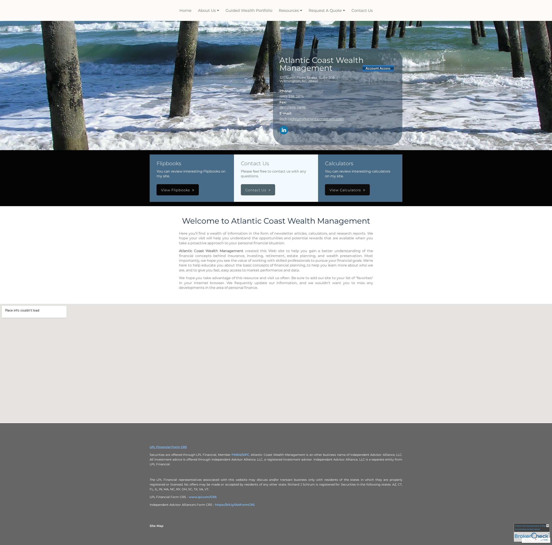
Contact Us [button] (255, 190)
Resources (289, 10)
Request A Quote (325, 10)
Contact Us (362, 10)
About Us (207, 10)
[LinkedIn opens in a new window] (283, 130)
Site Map (156, 526)
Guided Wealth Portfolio (249, 10)
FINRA (236, 455)
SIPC (245, 455)
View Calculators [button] (345, 190)
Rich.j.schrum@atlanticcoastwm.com (311, 119)
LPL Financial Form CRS (168, 447)
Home (185, 10)
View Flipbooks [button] (175, 190)
